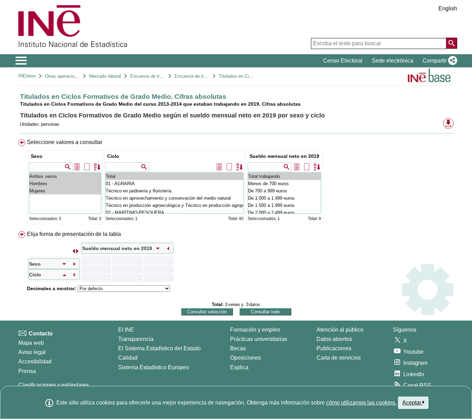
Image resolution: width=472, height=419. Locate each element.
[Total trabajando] (284, 176)
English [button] (447, 8)
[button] (438, 61)
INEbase (27, 75)
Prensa (27, 371)
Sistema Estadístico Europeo (153, 367)
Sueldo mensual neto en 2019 (284, 156)
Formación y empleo (255, 330)
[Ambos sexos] (65, 176)
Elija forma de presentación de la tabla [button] (74, 234)
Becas (238, 348)
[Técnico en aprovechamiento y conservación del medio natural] (174, 198)
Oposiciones (245, 358)
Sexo (37, 156)
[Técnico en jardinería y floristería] (174, 190)
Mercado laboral (105, 76)
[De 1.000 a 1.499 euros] (284, 198)
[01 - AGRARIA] (174, 183)
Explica (239, 367)
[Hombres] (65, 183)
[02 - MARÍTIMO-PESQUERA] (174, 212)
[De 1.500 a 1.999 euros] (284, 205)
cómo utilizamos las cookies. (361, 403)
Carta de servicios (339, 358)
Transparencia (135, 339)
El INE (126, 330)
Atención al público (340, 330)
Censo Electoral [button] (342, 61)
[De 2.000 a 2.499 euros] (284, 212)
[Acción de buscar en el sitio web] (451, 43)
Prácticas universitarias (258, 339)
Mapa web (31, 343)
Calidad (128, 358)
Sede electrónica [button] (392, 61)
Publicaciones (334, 348)
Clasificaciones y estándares (53, 385)
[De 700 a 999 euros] (284, 190)
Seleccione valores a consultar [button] (64, 142)
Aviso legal (32, 352)
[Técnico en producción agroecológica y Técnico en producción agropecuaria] (174, 205)
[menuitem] (236, 183)
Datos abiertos (334, 339)
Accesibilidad (34, 361)
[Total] (174, 176)
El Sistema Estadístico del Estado (159, 348)
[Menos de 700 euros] (284, 183)
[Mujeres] (65, 190)
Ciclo (113, 156)
